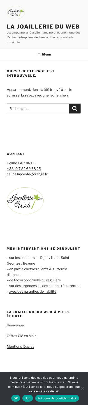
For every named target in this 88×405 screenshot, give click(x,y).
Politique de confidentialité (57, 398)
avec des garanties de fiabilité (32, 291)
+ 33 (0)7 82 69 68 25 (24, 169)
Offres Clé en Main (22, 336)
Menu (46, 54)
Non (28, 398)
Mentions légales (20, 347)
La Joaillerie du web (43, 26)
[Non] (82, 388)
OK (16, 398)
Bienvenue (15, 325)
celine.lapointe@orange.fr (27, 174)
